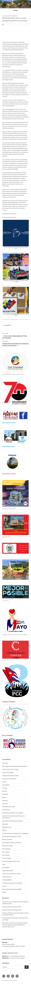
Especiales (5, 824)
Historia (4, 830)
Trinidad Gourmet (7, 877)
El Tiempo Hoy (6, 809)
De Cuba (4, 788)
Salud (3, 864)
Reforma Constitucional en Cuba (10, 861)
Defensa (4, 791)
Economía (5, 800)
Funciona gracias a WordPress (9, 980)
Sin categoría (5, 867)
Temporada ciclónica (7, 870)
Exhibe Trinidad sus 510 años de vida (12, 910)
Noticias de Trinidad (7, 845)
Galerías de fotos (6, 827)
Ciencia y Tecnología (7, 772)
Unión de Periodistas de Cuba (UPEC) (12, 889)
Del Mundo (7, 325)
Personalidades (6, 849)
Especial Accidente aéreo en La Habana (12, 813)
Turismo (4, 886)
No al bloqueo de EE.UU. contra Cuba (11, 842)
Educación (5, 803)
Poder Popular (6, 855)
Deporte (4, 797)
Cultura (4, 781)
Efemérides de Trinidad (8, 806)
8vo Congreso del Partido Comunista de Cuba (14, 766)
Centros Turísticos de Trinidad (10, 769)
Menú (16, 10)
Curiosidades (5, 785)
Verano (4, 892)
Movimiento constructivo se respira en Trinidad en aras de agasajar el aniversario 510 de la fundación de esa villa (14, 924)
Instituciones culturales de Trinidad (11, 836)
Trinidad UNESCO (7, 880)
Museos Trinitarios (7, 839)
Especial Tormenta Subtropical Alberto (12, 821)
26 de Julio (5, 763)
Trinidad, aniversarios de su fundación (12, 883)
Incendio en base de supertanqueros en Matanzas (15, 833)
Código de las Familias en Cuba (10, 775)
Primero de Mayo (6, 858)
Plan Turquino (6, 852)
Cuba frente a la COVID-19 (9, 778)
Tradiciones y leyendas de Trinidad (11, 873)
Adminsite (15, 15)
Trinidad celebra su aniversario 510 (11, 906)
